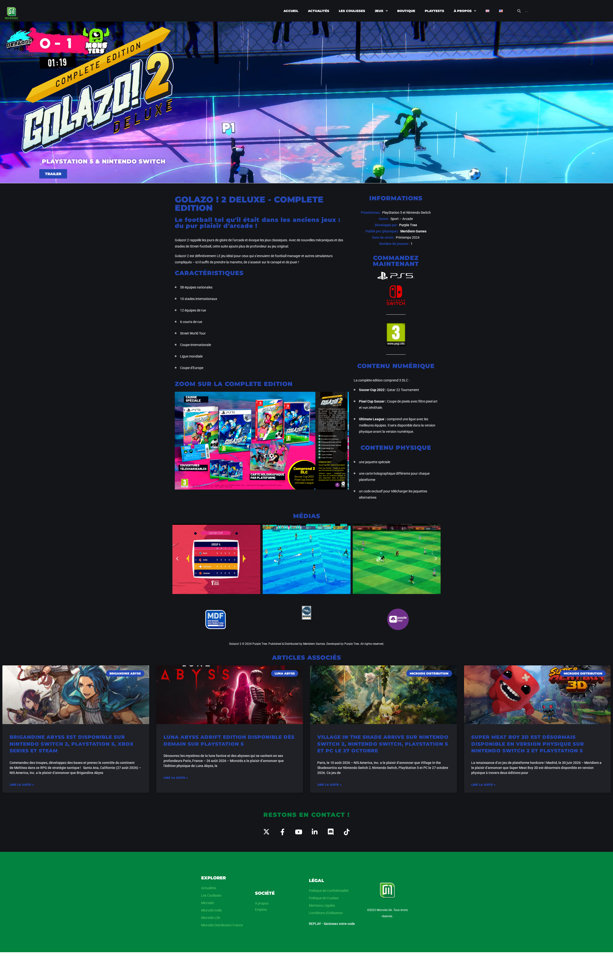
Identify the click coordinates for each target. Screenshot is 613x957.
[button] (177, 558)
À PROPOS (463, 11)
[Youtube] (298, 832)
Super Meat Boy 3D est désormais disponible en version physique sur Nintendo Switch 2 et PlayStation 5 (527, 744)
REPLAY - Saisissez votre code (332, 924)
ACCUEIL (291, 11)
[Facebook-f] (282, 832)
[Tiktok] (346, 832)
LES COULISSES (352, 11)
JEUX (379, 11)
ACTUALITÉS (318, 11)
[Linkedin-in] (314, 832)
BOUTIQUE (406, 11)
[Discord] (330, 832)
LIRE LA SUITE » (22, 784)
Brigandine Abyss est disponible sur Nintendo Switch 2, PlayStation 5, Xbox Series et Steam (72, 744)
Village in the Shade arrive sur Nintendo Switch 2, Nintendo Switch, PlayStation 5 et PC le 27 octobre (382, 744)
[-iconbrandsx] (266, 832)
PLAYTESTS (434, 11)
